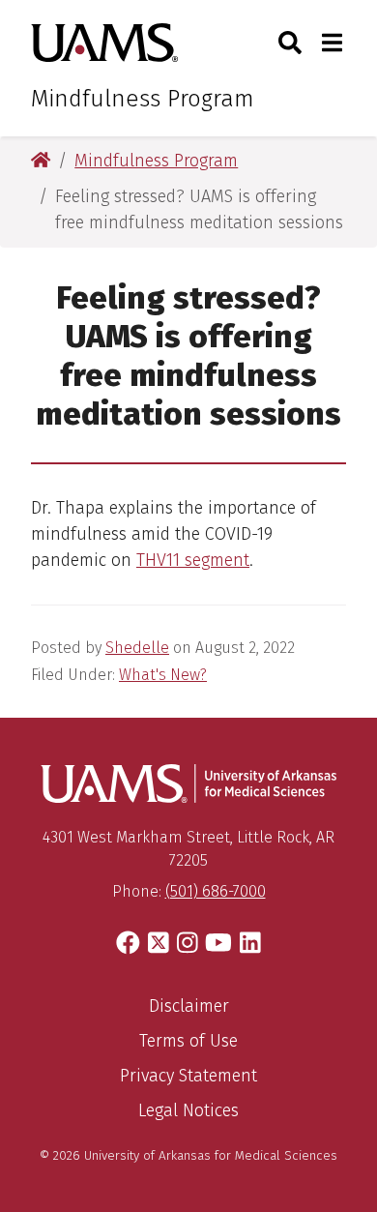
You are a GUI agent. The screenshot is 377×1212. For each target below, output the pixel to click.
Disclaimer (189, 1006)
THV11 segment (192, 560)
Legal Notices (188, 1110)
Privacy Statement (188, 1075)
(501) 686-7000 (215, 891)
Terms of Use (188, 1040)
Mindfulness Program (142, 98)
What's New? (163, 674)
